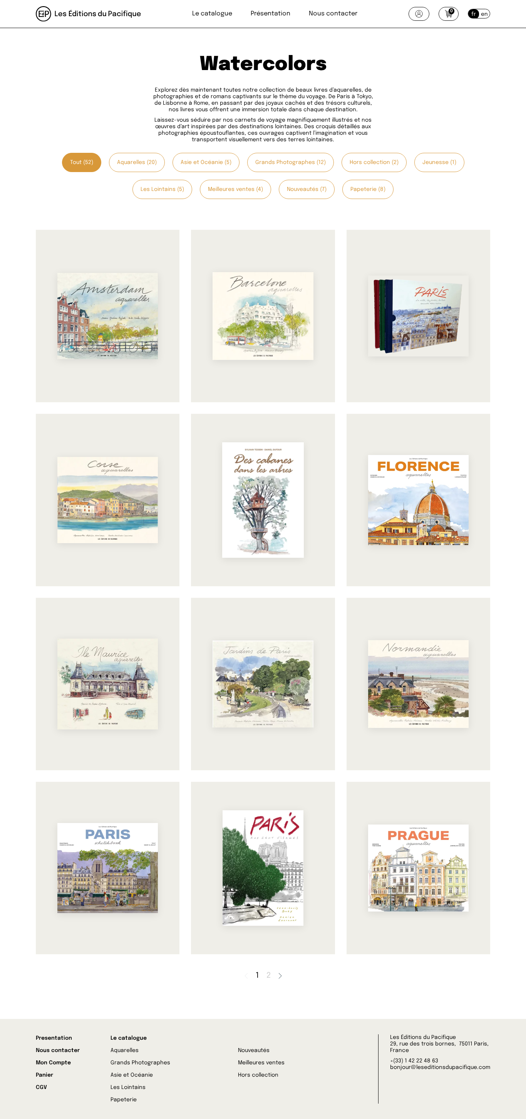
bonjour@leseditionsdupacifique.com (440, 1067)
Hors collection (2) (374, 162)
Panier (44, 1075)
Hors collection (258, 1075)
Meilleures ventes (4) (235, 189)
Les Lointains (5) (162, 189)
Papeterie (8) (367, 189)
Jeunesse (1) (439, 162)
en (484, 14)
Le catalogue (212, 13)
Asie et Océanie (132, 1075)
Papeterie (124, 1099)
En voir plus (81, 367)
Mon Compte (53, 1062)
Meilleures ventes (261, 1062)
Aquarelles (125, 1050)
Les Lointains (128, 1087)
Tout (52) (81, 162)
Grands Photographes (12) (290, 162)
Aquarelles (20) (137, 162)
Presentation (54, 1038)
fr (473, 14)
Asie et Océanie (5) (206, 162)
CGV (41, 1087)
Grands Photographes (140, 1062)
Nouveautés (254, 1050)
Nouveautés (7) (307, 189)
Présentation (270, 13)
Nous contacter (333, 13)
